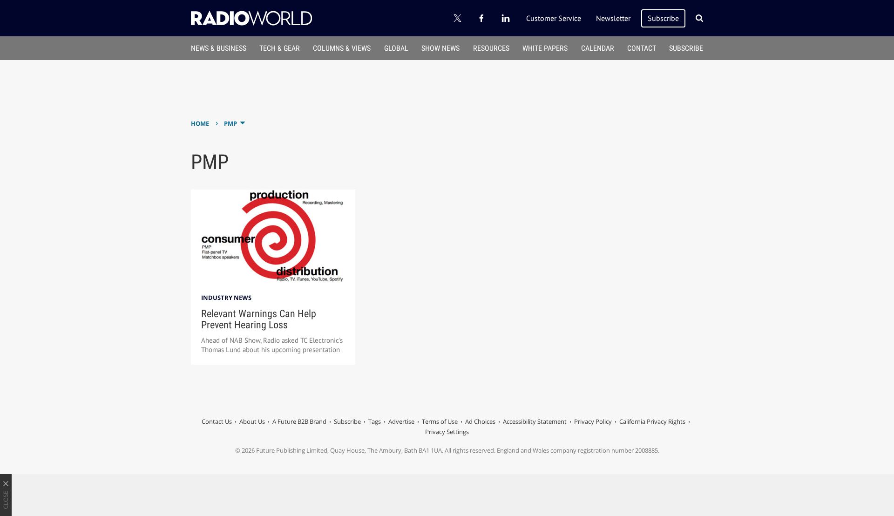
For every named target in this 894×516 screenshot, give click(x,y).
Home (200, 123)
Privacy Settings (447, 432)
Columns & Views (342, 48)
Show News (440, 48)
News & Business (218, 48)
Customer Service (553, 18)
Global (396, 48)
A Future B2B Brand (299, 421)
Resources (491, 48)
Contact (641, 48)
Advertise (401, 421)
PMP (230, 123)
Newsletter (613, 18)
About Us (252, 421)
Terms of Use (440, 421)
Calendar (597, 48)
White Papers (545, 48)
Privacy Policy (593, 421)
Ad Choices (480, 421)
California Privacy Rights (652, 421)
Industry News (226, 297)
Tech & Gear (279, 48)
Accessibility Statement (535, 421)
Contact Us (217, 421)
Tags (374, 421)
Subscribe (663, 18)
